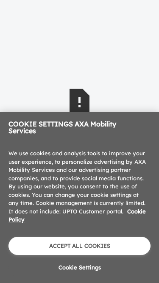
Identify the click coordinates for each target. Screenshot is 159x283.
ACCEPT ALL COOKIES (79, 245)
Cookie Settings (80, 267)
